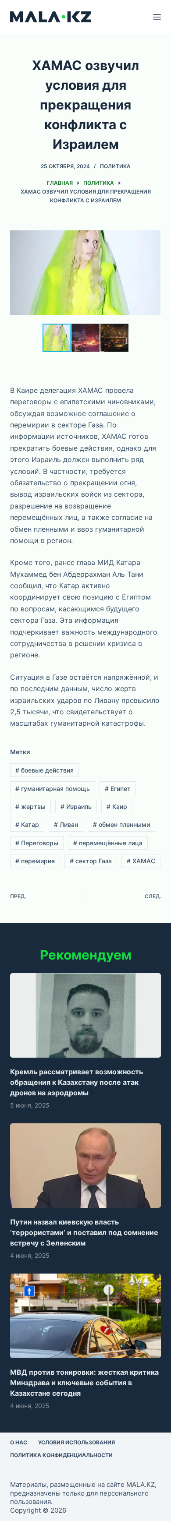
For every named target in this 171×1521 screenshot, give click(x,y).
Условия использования (76, 1442)
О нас (18, 1442)
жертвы (30, 806)
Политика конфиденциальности (61, 1455)
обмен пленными (121, 824)
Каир (117, 806)
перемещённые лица (107, 843)
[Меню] (157, 17)
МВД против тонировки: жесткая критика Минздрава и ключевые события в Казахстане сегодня (84, 1382)
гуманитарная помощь (52, 788)
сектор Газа (91, 861)
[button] (153, 230)
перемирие (35, 861)
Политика (115, 166)
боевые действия (44, 770)
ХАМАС (141, 861)
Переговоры (36, 843)
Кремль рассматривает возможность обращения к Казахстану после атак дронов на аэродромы (76, 1082)
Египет (118, 788)
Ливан (66, 824)
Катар (27, 824)
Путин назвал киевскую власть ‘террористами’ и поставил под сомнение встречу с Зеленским (84, 1232)
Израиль (76, 806)
